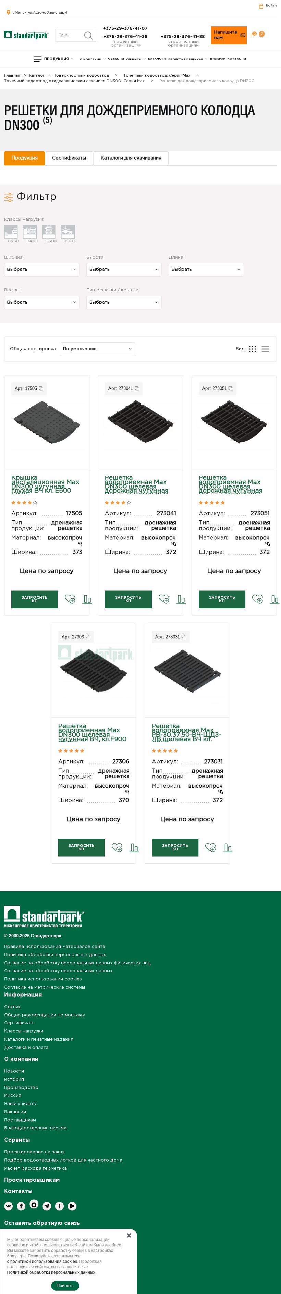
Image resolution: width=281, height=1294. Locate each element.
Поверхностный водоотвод (81, 75)
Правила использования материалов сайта (54, 947)
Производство (21, 1088)
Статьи (12, 1007)
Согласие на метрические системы (44, 987)
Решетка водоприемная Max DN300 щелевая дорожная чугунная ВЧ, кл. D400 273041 (137, 486)
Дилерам (217, 59)
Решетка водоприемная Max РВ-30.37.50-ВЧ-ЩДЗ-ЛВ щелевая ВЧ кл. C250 (186, 735)
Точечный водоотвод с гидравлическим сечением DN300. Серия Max (74, 81)
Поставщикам (20, 1120)
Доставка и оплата (26, 1048)
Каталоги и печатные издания (38, 1039)
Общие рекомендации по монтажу (44, 1015)
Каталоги (157, 59)
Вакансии (15, 1112)
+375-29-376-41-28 (126, 37)
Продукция (56, 59)
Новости (14, 1071)
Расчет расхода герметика (35, 1168)
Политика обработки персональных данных (55, 955)
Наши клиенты (20, 1104)
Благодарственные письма (35, 1128)
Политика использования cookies (43, 979)
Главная (12, 75)
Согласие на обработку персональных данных (58, 971)
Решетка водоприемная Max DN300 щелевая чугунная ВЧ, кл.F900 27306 (92, 735)
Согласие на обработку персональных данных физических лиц (77, 963)
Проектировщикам (185, 59)
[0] (252, 35)
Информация (23, 995)
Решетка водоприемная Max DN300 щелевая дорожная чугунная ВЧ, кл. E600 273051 (230, 486)
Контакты (237, 59)
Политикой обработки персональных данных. (51, 1272)
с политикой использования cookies (42, 1261)
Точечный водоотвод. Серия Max (156, 75)
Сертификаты (19, 1023)
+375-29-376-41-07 (126, 28)
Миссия (12, 1096)
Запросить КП (35, 599)
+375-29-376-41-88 (183, 37)
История (14, 1079)
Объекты (116, 59)
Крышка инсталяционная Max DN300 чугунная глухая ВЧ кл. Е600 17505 (45, 486)
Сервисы (134, 59)
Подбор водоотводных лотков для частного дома (63, 1160)
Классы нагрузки (23, 1031)
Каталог (37, 75)
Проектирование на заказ (34, 1152)
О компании (90, 59)
